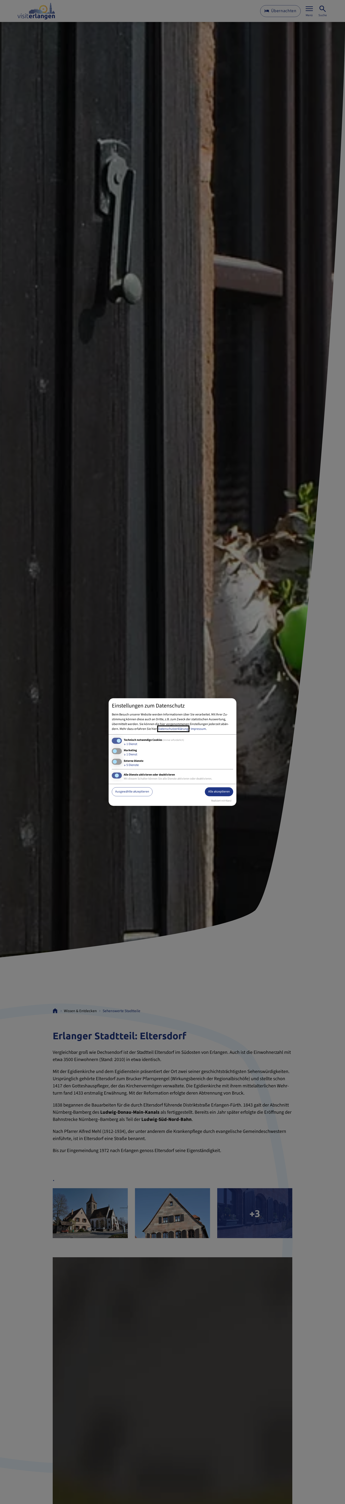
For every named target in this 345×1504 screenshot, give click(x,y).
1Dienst (130, 744)
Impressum (198, 729)
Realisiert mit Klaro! (221, 800)
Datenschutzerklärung (173, 729)
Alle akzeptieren (219, 791)
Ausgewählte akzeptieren (132, 791)
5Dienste (131, 765)
